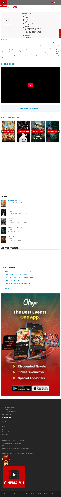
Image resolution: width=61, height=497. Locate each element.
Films (17, 2)
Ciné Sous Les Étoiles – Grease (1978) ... (16, 286)
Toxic (9, 209)
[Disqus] (30, 164)
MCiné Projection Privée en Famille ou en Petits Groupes (16, 448)
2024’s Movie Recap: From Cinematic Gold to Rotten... (20, 271)
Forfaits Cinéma (6, 434)
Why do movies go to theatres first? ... (15, 288)
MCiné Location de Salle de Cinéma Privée (12, 451)
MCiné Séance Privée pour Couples (10, 445)
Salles (21, 2)
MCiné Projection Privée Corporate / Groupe (13, 440)
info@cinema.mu (6, 414)
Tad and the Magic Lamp (14, 200)
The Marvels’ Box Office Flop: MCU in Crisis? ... (18, 274)
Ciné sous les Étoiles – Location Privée (11, 443)
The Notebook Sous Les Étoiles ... (14, 280)
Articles (27, 2)
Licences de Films (6, 432)
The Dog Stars (11, 218)
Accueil (11, 2)
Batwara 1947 (11, 236)
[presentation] (2, 131)
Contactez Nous (40, 2)
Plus (48, 2)
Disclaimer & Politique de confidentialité (47, 493)
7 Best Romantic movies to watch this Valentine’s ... (19, 283)
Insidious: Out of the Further (15, 227)
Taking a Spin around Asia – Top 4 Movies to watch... (19, 277)
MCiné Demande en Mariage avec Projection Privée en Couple (17, 453)
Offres (33, 2)
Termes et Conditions (31, 493)
